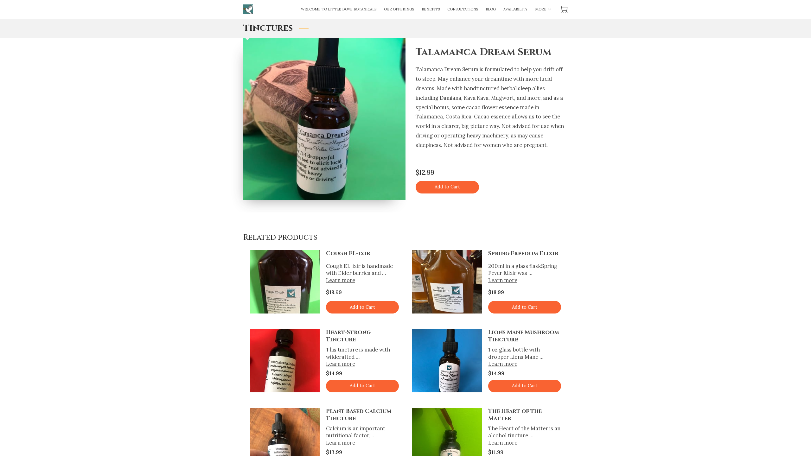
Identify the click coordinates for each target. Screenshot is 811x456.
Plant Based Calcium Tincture (359, 415)
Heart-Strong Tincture (348, 336)
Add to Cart (447, 187)
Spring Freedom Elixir (523, 253)
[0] (564, 9)
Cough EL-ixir (348, 253)
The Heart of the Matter (515, 415)
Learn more (340, 280)
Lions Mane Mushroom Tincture (523, 336)
